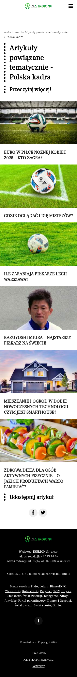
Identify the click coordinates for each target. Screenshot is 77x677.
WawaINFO (13, 591)
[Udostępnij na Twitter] (42, 513)
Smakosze (14, 596)
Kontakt (39, 666)
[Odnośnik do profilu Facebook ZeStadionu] (38, 621)
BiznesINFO (58, 586)
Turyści (66, 591)
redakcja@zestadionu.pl (54, 574)
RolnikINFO (30, 591)
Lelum (43, 586)
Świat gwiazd (23, 605)
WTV (56, 591)
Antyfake (11, 601)
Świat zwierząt (32, 596)
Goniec (57, 605)
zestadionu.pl (13, 32)
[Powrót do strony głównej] (38, 539)
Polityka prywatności (38, 660)
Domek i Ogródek (59, 601)
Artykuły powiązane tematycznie (46, 32)
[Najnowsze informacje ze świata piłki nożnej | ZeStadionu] (38, 6)
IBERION (39, 552)
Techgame (51, 596)
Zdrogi (64, 596)
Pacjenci (46, 591)
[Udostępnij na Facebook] (33, 513)
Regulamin (38, 653)
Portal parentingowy (32, 601)
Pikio (34, 586)
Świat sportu (42, 605)
